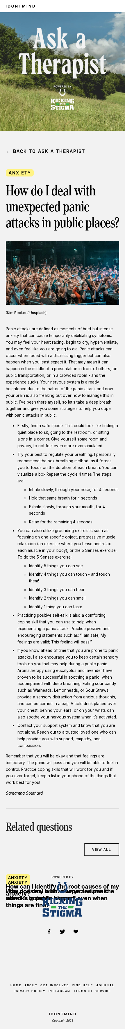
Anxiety (20, 173)
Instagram (60, 991)
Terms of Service (92, 991)
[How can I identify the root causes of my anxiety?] (62, 868)
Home (16, 985)
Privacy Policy (29, 991)
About (31, 985)
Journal (105, 985)
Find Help (82, 985)
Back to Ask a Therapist (49, 151)
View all (101, 850)
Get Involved (54, 985)
